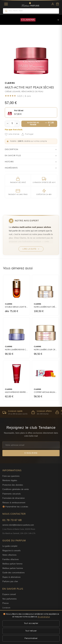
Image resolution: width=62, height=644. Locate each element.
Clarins (10, 83)
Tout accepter (31, 623)
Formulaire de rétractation (13, 498)
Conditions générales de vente (15, 489)
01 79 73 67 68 (12, 520)
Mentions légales (9, 480)
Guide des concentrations (13, 572)
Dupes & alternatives (11, 577)
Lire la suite (29, 249)
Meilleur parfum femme (12, 564)
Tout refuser (31, 631)
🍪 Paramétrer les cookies (15, 507)
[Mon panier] (57, 4)
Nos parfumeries (9, 599)
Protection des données (12, 485)
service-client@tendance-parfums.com (18, 525)
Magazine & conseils (11, 550)
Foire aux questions (11, 476)
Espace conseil (9, 594)
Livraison (6, 608)
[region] (31, 412)
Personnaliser (31, 638)
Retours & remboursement (13, 502)
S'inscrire (31, 453)
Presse (5, 603)
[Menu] (6, 4)
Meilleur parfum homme (12, 568)
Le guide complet (9, 546)
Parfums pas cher (10, 581)
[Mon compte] (52, 4)
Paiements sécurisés (11, 494)
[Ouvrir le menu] (58, 20)
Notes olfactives (9, 555)
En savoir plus (44, 617)
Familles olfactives (10, 559)
